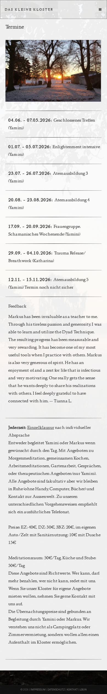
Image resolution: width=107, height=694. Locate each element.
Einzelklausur (40, 427)
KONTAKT (72, 689)
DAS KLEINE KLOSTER (29, 9)
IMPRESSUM (38, 689)
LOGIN (83, 689)
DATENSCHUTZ (56, 689)
